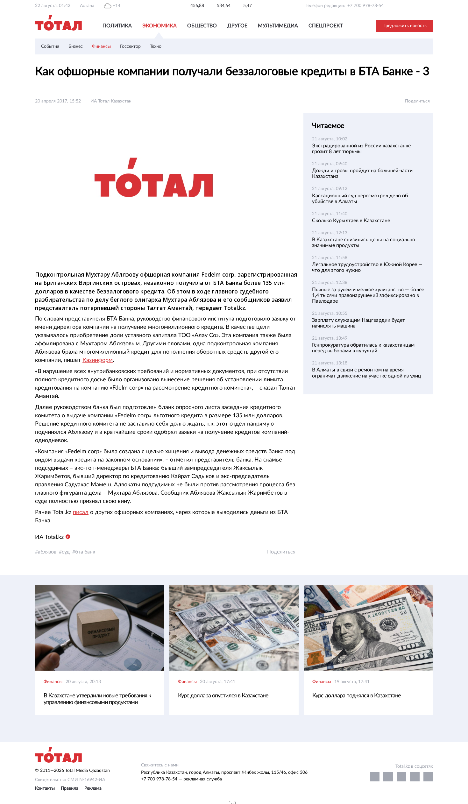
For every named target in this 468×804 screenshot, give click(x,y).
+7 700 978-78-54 (365, 6)
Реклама (93, 788)
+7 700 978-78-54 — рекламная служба (181, 779)
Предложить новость (404, 26)
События (50, 46)
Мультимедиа (278, 25)
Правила (69, 788)
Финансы (101, 46)
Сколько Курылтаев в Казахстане (351, 220)
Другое (237, 25)
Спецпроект (325, 25)
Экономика (159, 25)
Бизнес (75, 46)
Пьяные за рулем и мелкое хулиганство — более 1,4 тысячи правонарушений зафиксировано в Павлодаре (368, 295)
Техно (155, 46)
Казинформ (97, 360)
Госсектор (130, 46)
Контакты (45, 788)
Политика (117, 25)
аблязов (47, 551)
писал (81, 512)
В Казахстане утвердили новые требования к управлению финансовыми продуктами (97, 699)
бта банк (85, 551)
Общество (202, 25)
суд (66, 551)
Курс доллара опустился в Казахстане (223, 696)
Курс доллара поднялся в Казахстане (356, 696)
